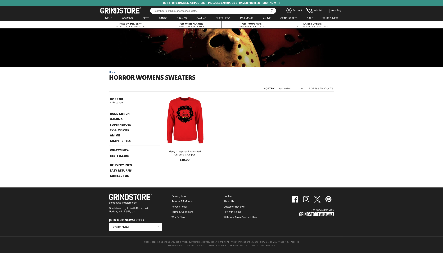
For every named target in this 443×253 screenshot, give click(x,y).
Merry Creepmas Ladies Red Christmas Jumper (185, 153)
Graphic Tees (288, 18)
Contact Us (119, 176)
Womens (127, 18)
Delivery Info (121, 165)
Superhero (223, 18)
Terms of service (217, 245)
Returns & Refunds (181, 201)
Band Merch (120, 114)
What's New (330, 18)
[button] (333, 10)
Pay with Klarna (232, 211)
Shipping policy (238, 245)
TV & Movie (246, 18)
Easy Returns (121, 170)
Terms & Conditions (182, 211)
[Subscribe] (158, 227)
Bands (163, 18)
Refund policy (176, 245)
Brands (182, 18)
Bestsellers (119, 156)
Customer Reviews (234, 206)
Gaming (201, 18)
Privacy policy (195, 245)
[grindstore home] (135, 197)
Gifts (145, 18)
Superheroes (120, 125)
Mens (108, 18)
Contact (228, 196)
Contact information (263, 245)
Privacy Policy (179, 206)
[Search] (272, 11)
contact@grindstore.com (123, 202)
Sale (310, 18)
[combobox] (213, 11)
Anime (267, 18)
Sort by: (269, 88)
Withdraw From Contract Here (240, 217)
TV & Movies (119, 130)
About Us (229, 201)
